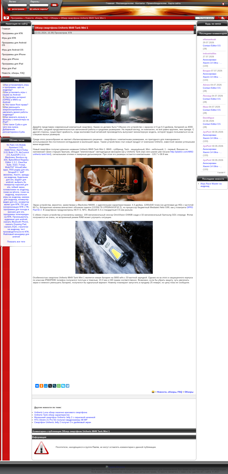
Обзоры (189, 392)
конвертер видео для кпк (16, 200)
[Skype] (63, 386)
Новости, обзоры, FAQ (13, 73)
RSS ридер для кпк (19, 169)
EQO (15, 164)
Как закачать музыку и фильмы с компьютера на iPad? (16, 119)
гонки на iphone (11, 192)
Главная (110, 3)
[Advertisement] (114, 56)
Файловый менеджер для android (16, 235)
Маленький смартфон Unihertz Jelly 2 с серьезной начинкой (64, 417)
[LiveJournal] (54, 386)
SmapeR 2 (13, 172)
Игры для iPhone (10, 59)
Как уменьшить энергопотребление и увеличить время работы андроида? (15, 111)
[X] (50, 386)
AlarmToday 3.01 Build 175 (16, 151)
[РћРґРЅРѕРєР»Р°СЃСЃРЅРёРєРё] (41, 386)
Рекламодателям (125, 3)
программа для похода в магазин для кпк (16, 210)
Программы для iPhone (14, 54)
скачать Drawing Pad (15, 224)
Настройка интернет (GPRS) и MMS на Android (14, 99)
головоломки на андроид (16, 189)
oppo (5, 169)
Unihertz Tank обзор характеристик (51, 415)
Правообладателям (156, 3)
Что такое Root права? (16, 104)
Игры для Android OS (12, 50)
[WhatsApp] (59, 386)
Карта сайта (174, 3)
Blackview (10, 157)
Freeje (22, 164)
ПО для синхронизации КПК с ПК (16, 205)
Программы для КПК (12, 33)
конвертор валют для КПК (16, 203)
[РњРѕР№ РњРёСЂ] (46, 386)
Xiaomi (17, 174)
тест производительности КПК (16, 230)
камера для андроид (16, 198)
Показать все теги (16, 241)
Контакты (140, 3)
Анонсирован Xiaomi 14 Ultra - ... (212, 62)
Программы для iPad (12, 63)
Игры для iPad (9, 68)
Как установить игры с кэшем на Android (15, 93)
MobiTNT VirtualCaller (16, 167)
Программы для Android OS (14, 43)
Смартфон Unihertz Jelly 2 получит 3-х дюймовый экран (62, 422)
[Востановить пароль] (39, 9)
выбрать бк (20, 182)
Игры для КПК (9, 38)
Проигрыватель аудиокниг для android (16, 218)
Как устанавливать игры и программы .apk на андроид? (16, 87)
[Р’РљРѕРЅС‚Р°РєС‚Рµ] (37, 386)
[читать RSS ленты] (223, 3)
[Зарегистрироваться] (17, 9)
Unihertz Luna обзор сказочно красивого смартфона (60, 412)
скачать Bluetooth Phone (16, 221)
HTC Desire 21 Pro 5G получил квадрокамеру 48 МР (60, 420)
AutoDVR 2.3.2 (18, 155)
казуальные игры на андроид (15, 195)
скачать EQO (10, 226)
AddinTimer (9, 150)
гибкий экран (18, 187)
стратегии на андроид (18, 227)
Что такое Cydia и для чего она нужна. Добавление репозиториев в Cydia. (15, 128)
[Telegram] (67, 386)
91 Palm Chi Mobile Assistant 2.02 (16, 146)
